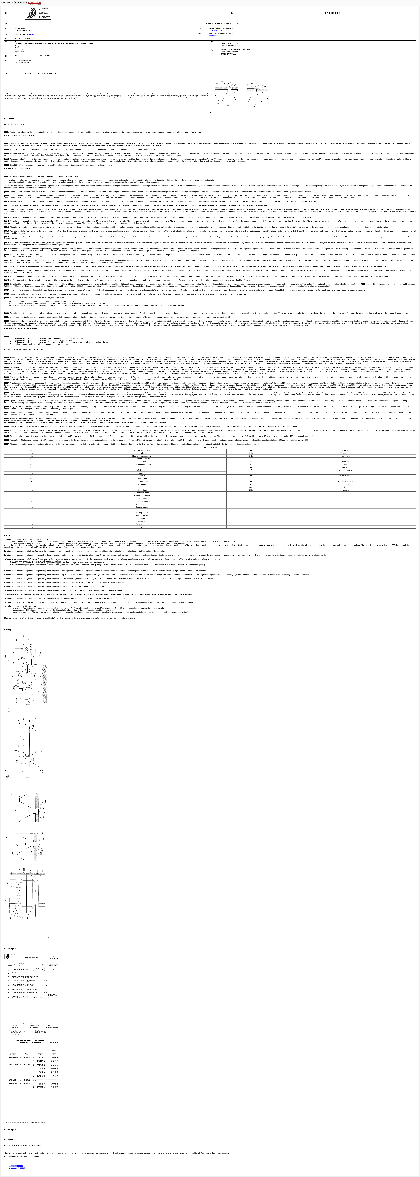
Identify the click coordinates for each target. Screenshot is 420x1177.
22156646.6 (30, 34)
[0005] (20, 1166)
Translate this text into (7, 2)
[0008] (22, 1168)
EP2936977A (14, 1168)
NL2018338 (13, 1166)
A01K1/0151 (213, 35)
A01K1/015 (213, 30)
